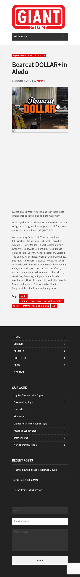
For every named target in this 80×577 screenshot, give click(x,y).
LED (54, 306)
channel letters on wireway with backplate (41, 301)
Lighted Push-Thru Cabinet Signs (30, 423)
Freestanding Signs (23, 402)
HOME (17, 337)
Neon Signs (19, 409)
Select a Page (20, 36)
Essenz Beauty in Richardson (27, 490)
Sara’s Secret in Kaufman (26, 480)
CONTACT (19, 372)
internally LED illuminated (36, 306)
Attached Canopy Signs (26, 431)
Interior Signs (21, 438)
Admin (40, 81)
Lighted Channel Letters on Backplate (29, 55)
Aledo (23, 296)
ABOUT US (19, 351)
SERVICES (19, 344)
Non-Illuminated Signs (25, 445)
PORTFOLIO (20, 358)
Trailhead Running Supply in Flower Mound (35, 470)
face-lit (16, 306)
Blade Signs (20, 416)
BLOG (17, 365)
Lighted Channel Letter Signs (28, 395)
